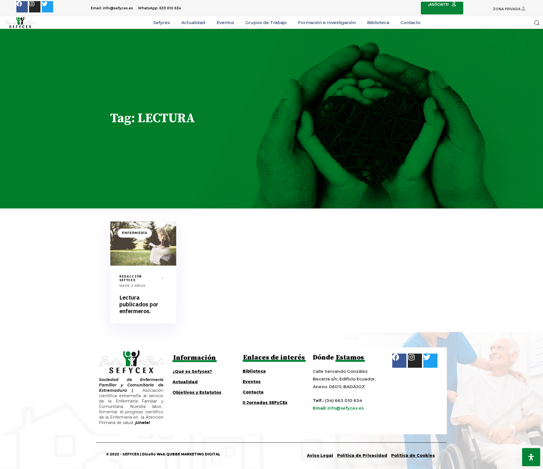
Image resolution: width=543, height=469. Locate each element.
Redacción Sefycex (130, 278)
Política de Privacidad (362, 455)
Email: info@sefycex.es (112, 8)
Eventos (225, 22)
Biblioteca (378, 22)
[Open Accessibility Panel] (531, 457)
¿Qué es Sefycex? (192, 371)
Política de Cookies (413, 455)
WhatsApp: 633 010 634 (159, 8)
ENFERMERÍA (134, 233)
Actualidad (193, 22)
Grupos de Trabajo (266, 22)
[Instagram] (34, 6)
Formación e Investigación (327, 22)
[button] (536, 22)
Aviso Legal (320, 455)
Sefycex (161, 22)
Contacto (410, 22)
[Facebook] (22, 6)
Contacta (253, 392)
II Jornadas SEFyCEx (265, 402)
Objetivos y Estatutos (197, 392)
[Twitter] (47, 6)
